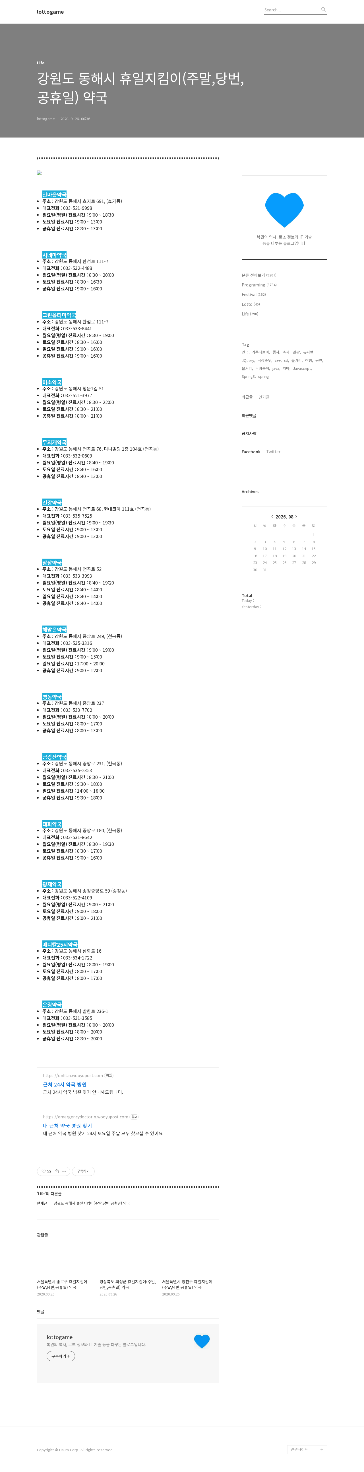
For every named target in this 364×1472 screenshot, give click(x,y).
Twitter (273, 451)
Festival (254, 294)
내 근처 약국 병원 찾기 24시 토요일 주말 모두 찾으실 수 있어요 (103, 1133)
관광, (297, 352)
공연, (319, 360)
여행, (309, 360)
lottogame (50, 12)
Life (250, 314)
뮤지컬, (309, 352)
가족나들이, (261, 352)
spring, (264, 376)
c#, (286, 360)
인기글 (264, 397)
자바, (287, 368)
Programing (259, 285)
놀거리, (297, 360)
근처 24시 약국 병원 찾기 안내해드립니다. (83, 1091)
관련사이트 (299, 1449)
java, (276, 368)
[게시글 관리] (63, 1171)
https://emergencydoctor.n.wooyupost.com (85, 1116)
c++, (278, 360)
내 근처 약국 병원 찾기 (67, 1125)
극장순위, (265, 360)
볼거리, (247, 368)
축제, (287, 352)
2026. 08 (284, 517)
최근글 (247, 397)
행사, (276, 352)
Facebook (251, 451)
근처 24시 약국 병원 (65, 1084)
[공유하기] (56, 1171)
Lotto (251, 304)
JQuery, (248, 360)
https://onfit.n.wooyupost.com (73, 1075)
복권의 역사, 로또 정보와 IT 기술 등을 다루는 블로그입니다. (96, 1344)
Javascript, (302, 368)
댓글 (40, 1311)
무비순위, (262, 368)
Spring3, (249, 376)
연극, (246, 352)
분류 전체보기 (259, 275)
